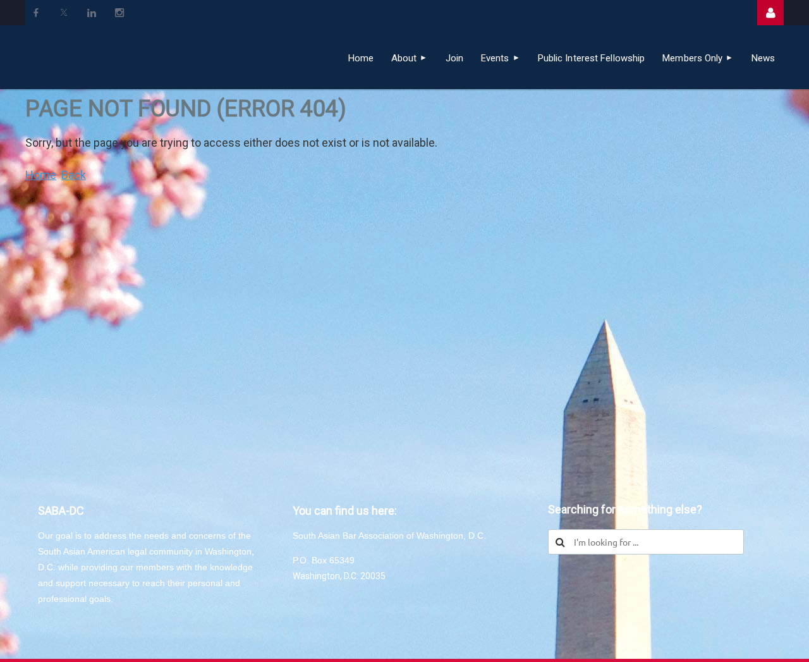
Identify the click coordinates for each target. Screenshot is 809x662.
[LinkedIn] (91, 12)
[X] (64, 12)
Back (73, 174)
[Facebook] (36, 12)
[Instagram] (119, 12)
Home (40, 174)
